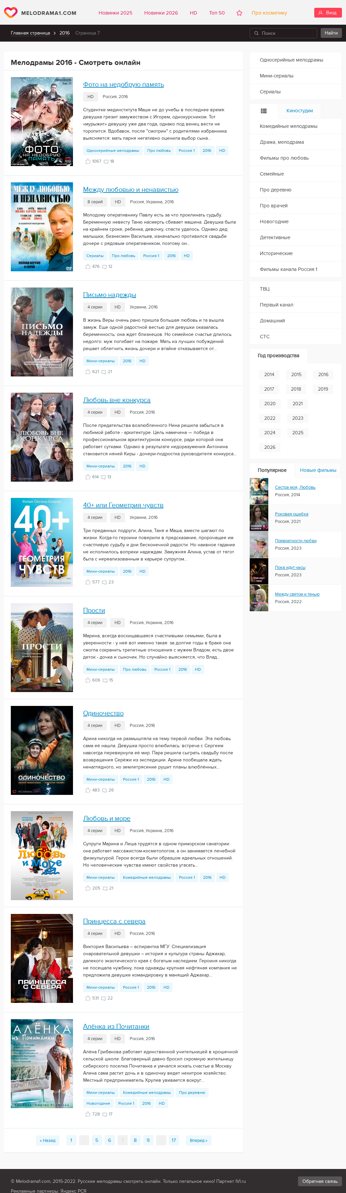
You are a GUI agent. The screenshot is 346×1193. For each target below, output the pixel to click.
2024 (269, 433)
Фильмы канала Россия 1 (288, 269)
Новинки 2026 (161, 13)
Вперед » (198, 1140)
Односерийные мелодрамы (112, 150)
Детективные (275, 237)
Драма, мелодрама (282, 142)
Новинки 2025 (115, 13)
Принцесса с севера (114, 921)
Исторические (276, 253)
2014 (269, 374)
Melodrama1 (40, 12)
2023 (297, 418)
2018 (296, 389)
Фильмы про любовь (284, 158)
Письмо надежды (109, 295)
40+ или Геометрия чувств (123, 505)
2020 (270, 404)
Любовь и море (106, 819)
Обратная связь (320, 1181)
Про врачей (274, 206)
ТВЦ (265, 289)
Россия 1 (187, 150)
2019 (323, 389)
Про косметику (268, 13)
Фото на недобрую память (123, 85)
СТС (265, 337)
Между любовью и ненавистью (130, 190)
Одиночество (103, 713)
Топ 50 (217, 13)
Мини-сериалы (100, 361)
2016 (64, 33)
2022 (269, 418)
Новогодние (98, 1103)
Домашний (272, 321)
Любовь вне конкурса (117, 400)
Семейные (272, 174)
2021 (298, 404)
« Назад (47, 1140)
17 (174, 1140)
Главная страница (30, 33)
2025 (297, 433)
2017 (269, 389)
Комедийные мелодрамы (147, 877)
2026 (269, 447)
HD (193, 13)
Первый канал (276, 305)
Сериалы (95, 255)
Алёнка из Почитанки (116, 1027)
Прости (94, 610)
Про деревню (192, 1092)
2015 (296, 374)
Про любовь (159, 150)
